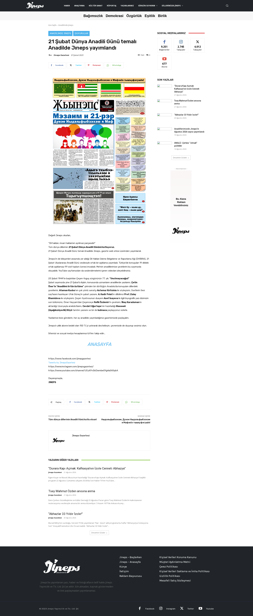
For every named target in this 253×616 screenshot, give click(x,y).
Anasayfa (99, 344)
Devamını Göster (98, 532)
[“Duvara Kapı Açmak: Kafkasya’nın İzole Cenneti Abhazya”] (164, 89)
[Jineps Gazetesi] (50, 55)
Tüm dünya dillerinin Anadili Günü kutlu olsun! (72, 419)
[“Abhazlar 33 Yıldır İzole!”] (164, 118)
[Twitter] (182, 609)
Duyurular (81, 33)
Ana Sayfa (52, 25)
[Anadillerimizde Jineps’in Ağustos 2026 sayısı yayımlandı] (164, 132)
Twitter (190, 608)
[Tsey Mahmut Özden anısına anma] (164, 104)
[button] (227, 5)
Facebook (149, 608)
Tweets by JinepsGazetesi (61, 362)
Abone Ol (164, 57)
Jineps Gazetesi (61, 55)
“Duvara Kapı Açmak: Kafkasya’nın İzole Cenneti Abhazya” (87, 468)
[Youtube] (200, 609)
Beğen (164, 40)
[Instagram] (161, 609)
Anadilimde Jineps (65, 25)
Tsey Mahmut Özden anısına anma (71, 491)
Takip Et (181, 40)
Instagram (170, 608)
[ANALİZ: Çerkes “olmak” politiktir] (164, 146)
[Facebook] (140, 609)
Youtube (210, 608)
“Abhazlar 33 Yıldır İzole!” (65, 514)
